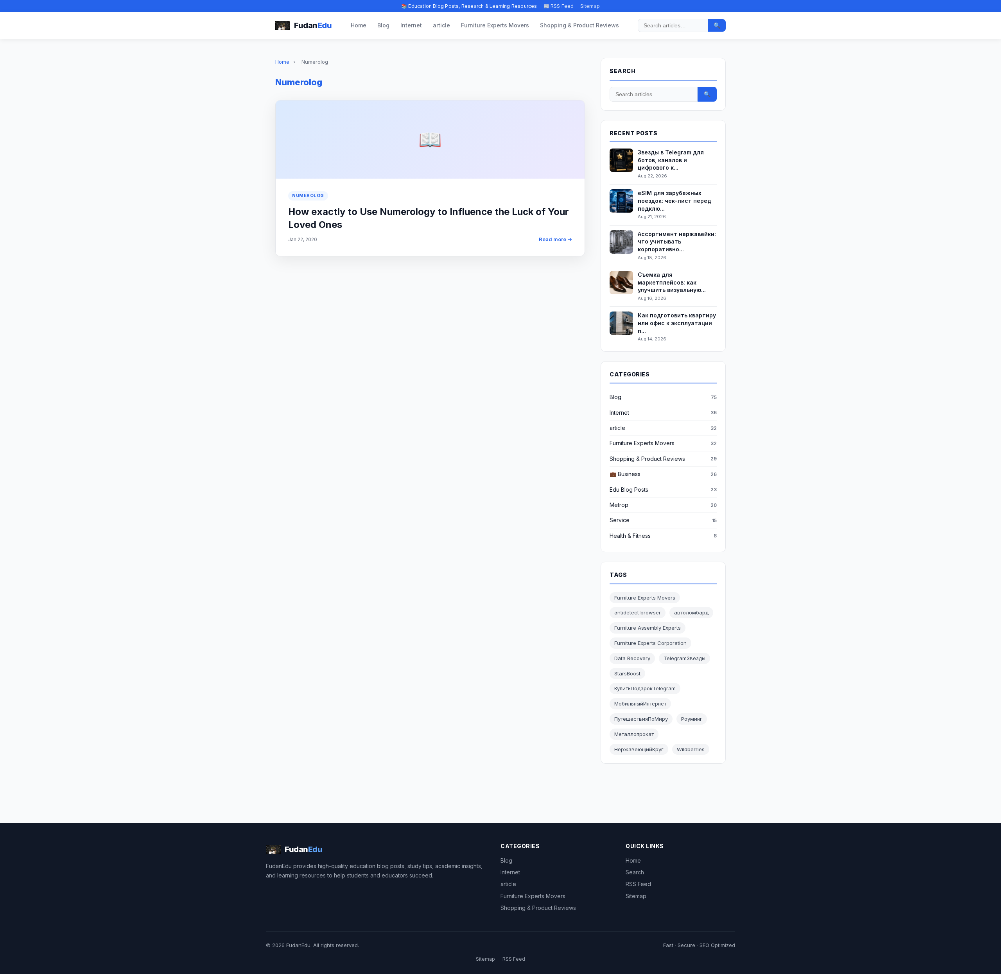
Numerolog (308, 195)
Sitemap (590, 6)
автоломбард (691, 612)
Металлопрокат (634, 734)
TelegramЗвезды (684, 658)
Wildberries (691, 749)
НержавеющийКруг (639, 749)
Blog (383, 25)
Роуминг (691, 719)
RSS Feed (638, 884)
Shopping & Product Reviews (579, 25)
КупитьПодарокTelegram (645, 688)
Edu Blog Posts (629, 489)
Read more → (555, 239)
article (441, 25)
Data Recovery (632, 658)
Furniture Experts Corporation (650, 643)
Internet (411, 25)
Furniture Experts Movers (495, 25)
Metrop (619, 504)
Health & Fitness (630, 535)
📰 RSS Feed (559, 6)
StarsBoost (627, 673)
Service (620, 520)
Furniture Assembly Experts (647, 628)
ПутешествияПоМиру (641, 719)
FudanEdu (298, 945)
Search (635, 872)
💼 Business (625, 474)
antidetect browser (637, 612)
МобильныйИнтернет (640, 703)
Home (358, 25)
